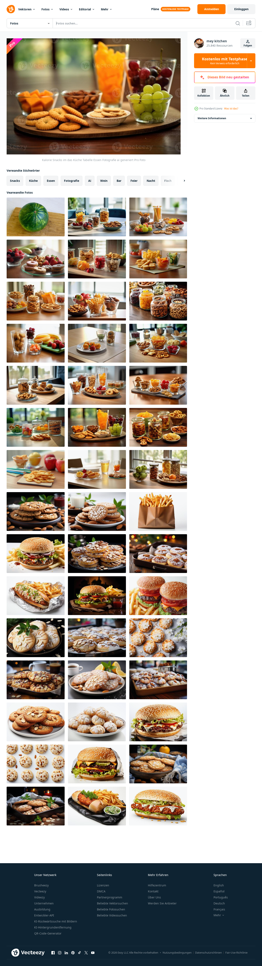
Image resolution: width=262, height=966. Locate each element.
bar (119, 181)
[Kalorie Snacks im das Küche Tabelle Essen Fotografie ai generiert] (97, 217)
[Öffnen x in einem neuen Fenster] (86, 952)
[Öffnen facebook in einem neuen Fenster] (53, 952)
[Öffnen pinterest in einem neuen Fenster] (73, 952)
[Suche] (237, 23)
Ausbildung (42, 909)
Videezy (39, 897)
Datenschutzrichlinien (208, 952)
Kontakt (153, 891)
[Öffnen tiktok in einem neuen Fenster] (79, 952)
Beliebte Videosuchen (112, 915)
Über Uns (154, 897)
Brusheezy (41, 885)
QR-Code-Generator (48, 933)
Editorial (85, 9)
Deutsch (219, 903)
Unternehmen (44, 903)
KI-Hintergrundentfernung (52, 927)
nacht (151, 181)
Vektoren (24, 9)
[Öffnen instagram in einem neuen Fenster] (59, 952)
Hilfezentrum (157, 885)
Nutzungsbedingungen (177, 952)
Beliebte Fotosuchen (111, 909)
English (219, 885)
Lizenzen (103, 885)
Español (219, 891)
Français (219, 909)
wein (103, 181)
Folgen (248, 45)
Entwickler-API (44, 915)
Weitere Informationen (212, 118)
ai (89, 181)
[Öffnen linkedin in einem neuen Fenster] (66, 952)
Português (221, 897)
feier (134, 181)
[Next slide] (180, 181)
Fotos (45, 9)
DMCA (101, 891)
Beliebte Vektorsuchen (112, 903)
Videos (64, 9)
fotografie (71, 181)
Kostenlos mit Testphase (225, 60)
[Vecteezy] (11, 9)
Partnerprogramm (109, 897)
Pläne (155, 9)
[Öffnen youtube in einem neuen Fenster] (92, 952)
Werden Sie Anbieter (162, 903)
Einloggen (241, 9)
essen (51, 181)
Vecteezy (40, 891)
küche (33, 181)
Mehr (104, 9)
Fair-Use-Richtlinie (236, 952)
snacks (15, 181)
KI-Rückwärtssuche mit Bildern (55, 921)
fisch (167, 181)
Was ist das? (231, 108)
